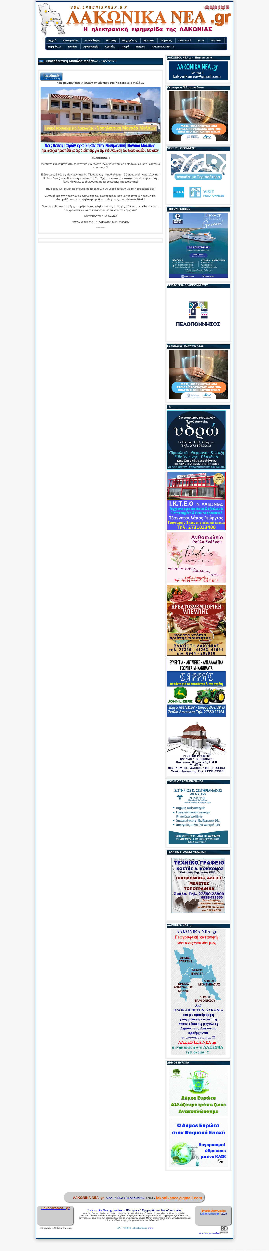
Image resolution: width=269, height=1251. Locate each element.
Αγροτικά (148, 40)
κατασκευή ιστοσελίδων (209, 1233)
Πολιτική (111, 40)
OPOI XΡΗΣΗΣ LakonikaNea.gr (132, 1228)
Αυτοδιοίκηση (91, 40)
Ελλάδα (72, 46)
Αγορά (125, 46)
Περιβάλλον (54, 46)
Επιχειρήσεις (129, 40)
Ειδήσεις (140, 46)
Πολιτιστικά (184, 40)
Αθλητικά (216, 40)
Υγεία (201, 40)
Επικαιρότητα (70, 40)
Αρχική (52, 40)
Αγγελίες (110, 46)
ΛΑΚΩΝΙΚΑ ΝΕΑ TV (163, 46)
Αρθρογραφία (90, 46)
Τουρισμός (166, 40)
